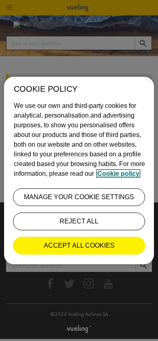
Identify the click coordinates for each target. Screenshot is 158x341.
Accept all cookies (79, 245)
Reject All (79, 221)
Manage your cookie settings (79, 197)
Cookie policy (118, 173)
